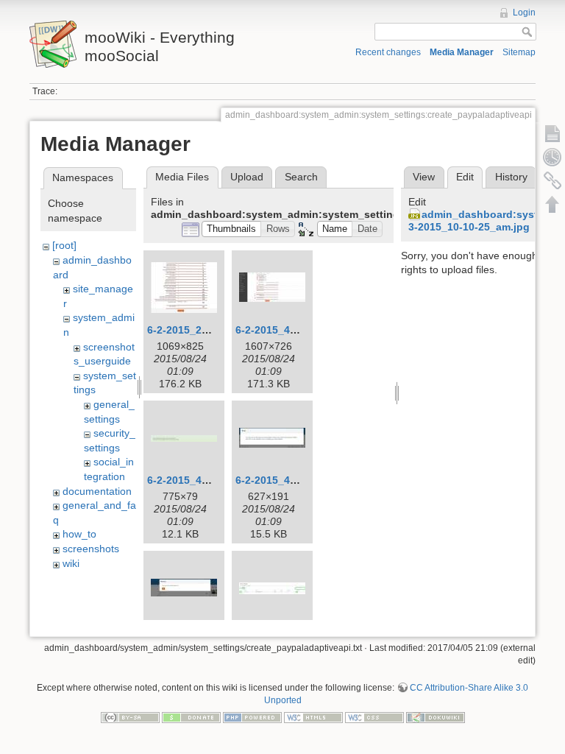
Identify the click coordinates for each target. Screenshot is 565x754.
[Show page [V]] (552, 133)
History (511, 177)
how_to (79, 534)
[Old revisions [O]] (552, 157)
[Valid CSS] (374, 717)
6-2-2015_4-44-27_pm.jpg (210, 480)
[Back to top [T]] (552, 204)
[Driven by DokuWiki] (435, 717)
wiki (71, 563)
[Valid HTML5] (313, 717)
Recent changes (388, 52)
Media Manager (462, 52)
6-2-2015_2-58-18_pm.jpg (210, 330)
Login (524, 12)
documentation (97, 491)
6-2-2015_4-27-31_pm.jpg (298, 330)
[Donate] (191, 717)
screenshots (91, 548)
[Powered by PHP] (252, 717)
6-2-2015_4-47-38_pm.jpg (298, 480)
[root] (64, 245)
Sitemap (519, 52)
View (424, 177)
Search (301, 177)
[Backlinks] (552, 180)
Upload (246, 177)
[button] (232, 229)
